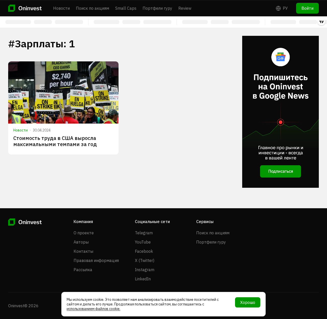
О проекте (84, 232)
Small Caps (125, 8)
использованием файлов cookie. (93, 308)
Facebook (144, 251)
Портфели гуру (157, 8)
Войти (307, 8)
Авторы (81, 242)
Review (184, 8)
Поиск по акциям (92, 8)
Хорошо (247, 302)
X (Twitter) (144, 260)
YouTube (143, 242)
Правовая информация (96, 260)
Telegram (144, 232)
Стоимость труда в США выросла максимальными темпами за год (55, 141)
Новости (61, 8)
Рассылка (83, 269)
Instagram (144, 269)
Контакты (83, 251)
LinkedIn (143, 278)
